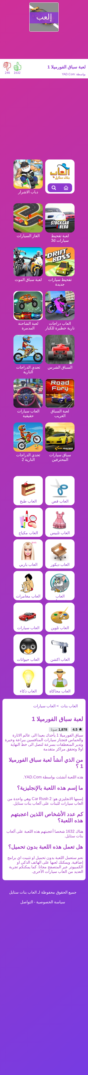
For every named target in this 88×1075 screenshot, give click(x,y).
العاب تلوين (60, 628)
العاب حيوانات (28, 659)
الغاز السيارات (28, 236)
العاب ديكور (60, 564)
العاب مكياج (28, 533)
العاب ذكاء (28, 691)
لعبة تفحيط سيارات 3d (60, 238)
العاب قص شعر (60, 503)
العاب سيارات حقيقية (28, 413)
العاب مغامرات (28, 596)
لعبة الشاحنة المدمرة (28, 325)
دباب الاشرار (28, 192)
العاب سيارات (28, 628)
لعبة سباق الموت (28, 280)
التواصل (26, 902)
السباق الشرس (60, 367)
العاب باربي (28, 564)
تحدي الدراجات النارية (28, 369)
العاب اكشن (60, 659)
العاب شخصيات (59, 598)
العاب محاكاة (59, 691)
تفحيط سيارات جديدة (60, 282)
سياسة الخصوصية (50, 902)
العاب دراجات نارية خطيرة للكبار (60, 325)
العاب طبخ (28, 501)
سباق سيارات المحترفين (60, 457)
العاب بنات (69, 706)
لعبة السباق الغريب (60, 413)
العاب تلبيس (60, 533)
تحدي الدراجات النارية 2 (28, 457)
